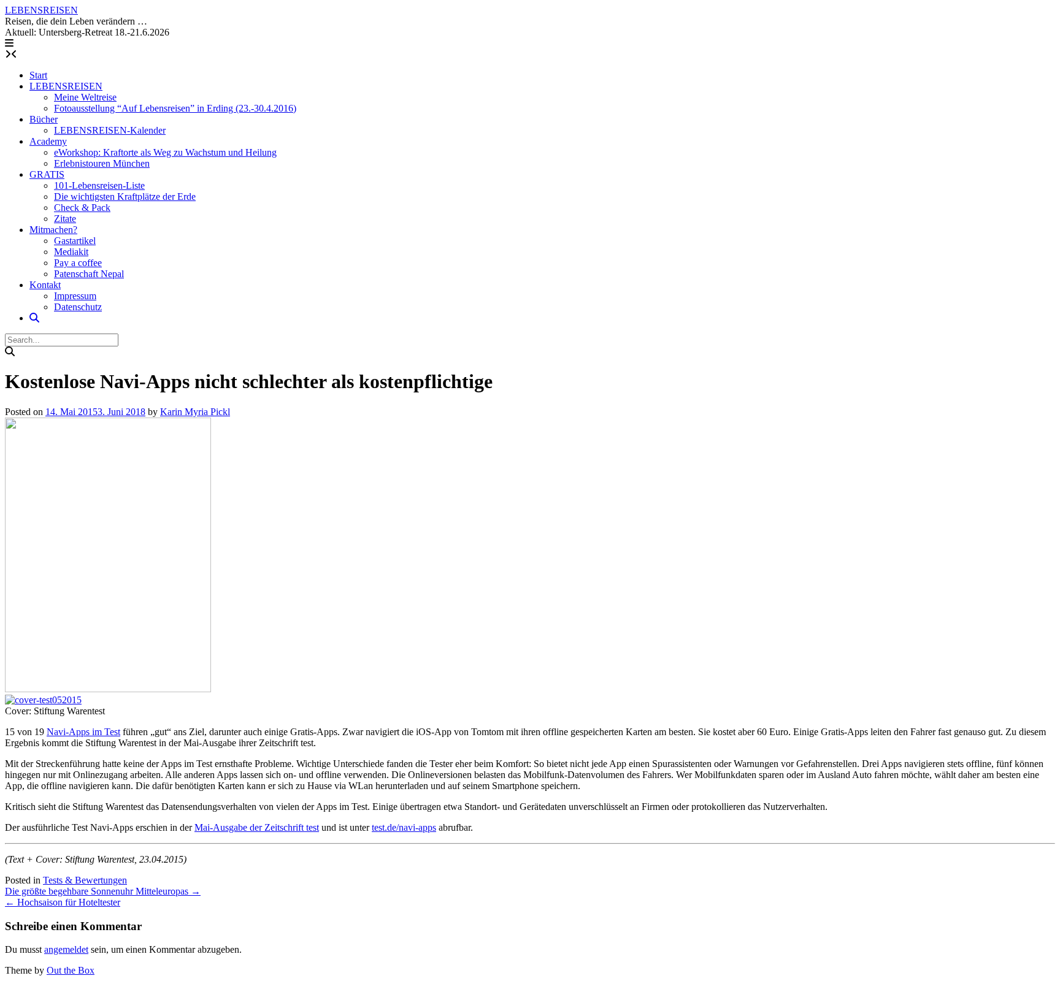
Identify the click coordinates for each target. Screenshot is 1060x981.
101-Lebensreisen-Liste (99, 185)
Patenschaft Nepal (89, 274)
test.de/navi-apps (404, 827)
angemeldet (66, 949)
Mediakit (71, 251)
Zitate (65, 218)
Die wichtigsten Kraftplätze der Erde (125, 196)
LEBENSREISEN (41, 10)
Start (38, 75)
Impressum (75, 296)
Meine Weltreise (85, 97)
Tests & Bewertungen (85, 880)
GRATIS (46, 174)
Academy (48, 141)
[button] (9, 43)
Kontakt (45, 285)
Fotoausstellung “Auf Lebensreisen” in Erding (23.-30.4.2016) (175, 108)
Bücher (43, 119)
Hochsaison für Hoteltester (62, 902)
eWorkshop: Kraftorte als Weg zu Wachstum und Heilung (165, 152)
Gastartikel (75, 240)
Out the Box (70, 970)
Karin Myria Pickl (195, 412)
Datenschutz (78, 307)
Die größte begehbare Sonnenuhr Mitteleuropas (103, 891)
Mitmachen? (53, 229)
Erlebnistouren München (102, 163)
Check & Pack (82, 207)
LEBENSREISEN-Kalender (110, 130)
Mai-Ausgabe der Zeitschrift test (256, 827)
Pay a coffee (78, 263)
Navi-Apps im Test (83, 732)
